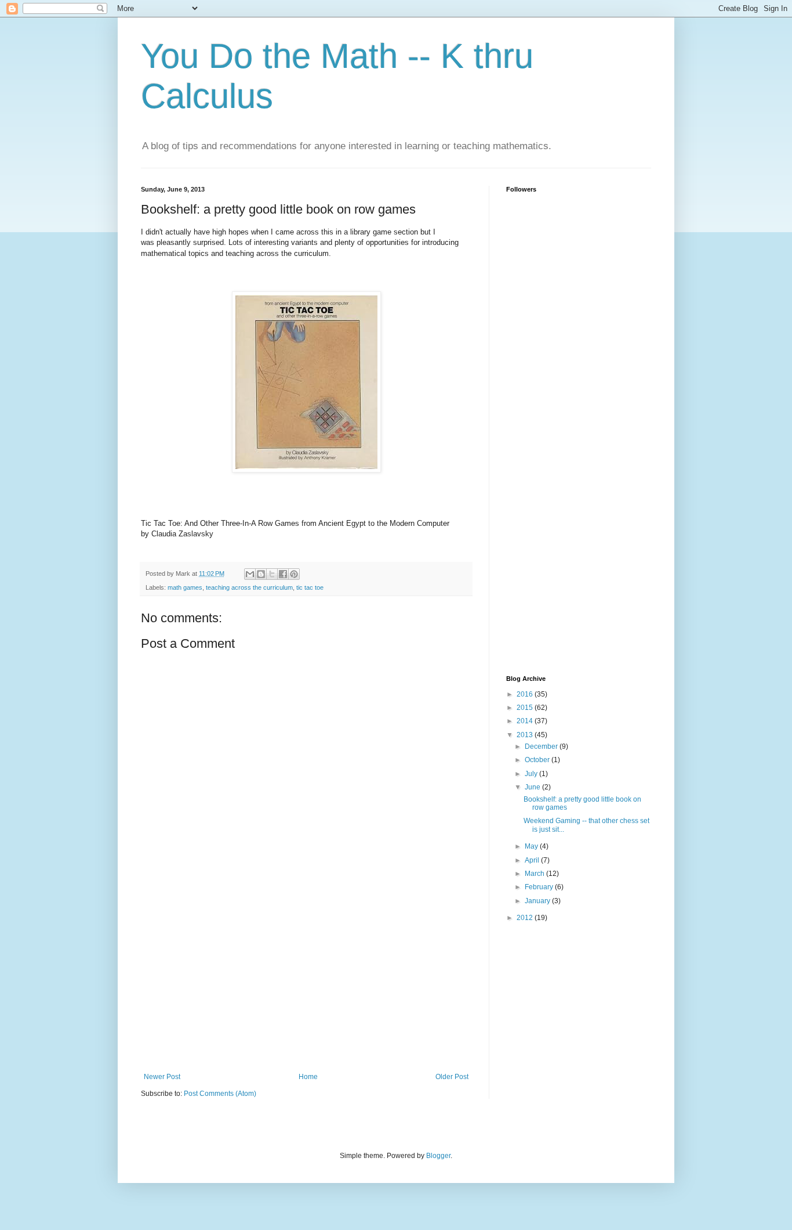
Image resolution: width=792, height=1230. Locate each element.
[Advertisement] (306, 985)
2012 (526, 918)
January (538, 901)
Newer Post (162, 1077)
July (532, 774)
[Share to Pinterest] (294, 574)
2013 (526, 735)
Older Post (451, 1077)
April (533, 860)
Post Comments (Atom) (220, 1094)
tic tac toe (310, 587)
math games (185, 587)
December (542, 746)
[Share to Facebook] (283, 574)
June (533, 787)
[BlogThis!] (261, 574)
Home (308, 1077)
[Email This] (250, 574)
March (535, 874)
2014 (526, 721)
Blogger (438, 1156)
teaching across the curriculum (249, 587)
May (532, 846)
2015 (526, 708)
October (538, 760)
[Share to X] (272, 574)
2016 (526, 694)
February (540, 887)
